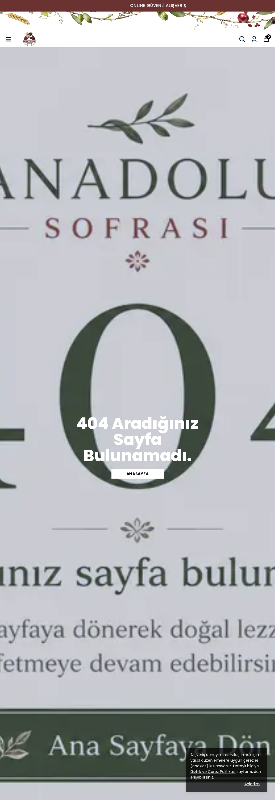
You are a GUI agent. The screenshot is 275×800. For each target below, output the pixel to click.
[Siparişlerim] (254, 39)
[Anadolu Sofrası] (137, 21)
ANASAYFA (137, 473)
